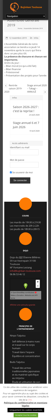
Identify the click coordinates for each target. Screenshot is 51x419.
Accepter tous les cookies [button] (25, 415)
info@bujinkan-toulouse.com (25, 270)
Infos (36, 38)
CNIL (30, 399)
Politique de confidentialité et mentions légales (25, 404)
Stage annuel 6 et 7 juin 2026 (26, 125)
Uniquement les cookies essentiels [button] (25, 410)
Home (20, 28)
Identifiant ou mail (19, 147)
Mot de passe (17, 159)
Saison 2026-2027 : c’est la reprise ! (26, 109)
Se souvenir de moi (22, 172)
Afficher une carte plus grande (22, 305)
